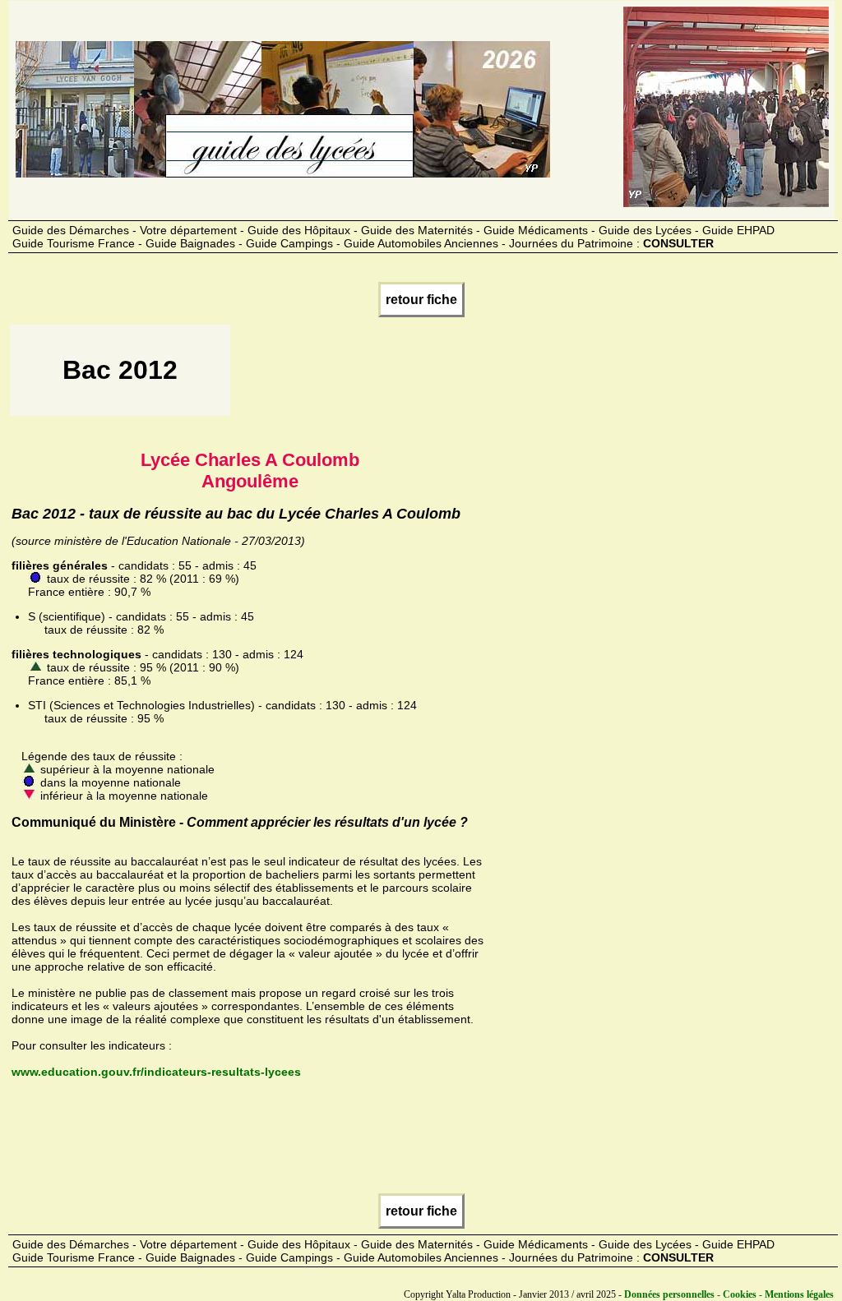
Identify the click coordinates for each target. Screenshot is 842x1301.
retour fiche (421, 300)
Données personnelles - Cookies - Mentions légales (729, 1294)
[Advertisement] (532, 376)
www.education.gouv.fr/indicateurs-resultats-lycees (156, 1071)
